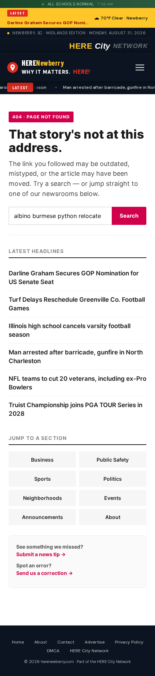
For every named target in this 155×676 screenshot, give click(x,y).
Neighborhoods (42, 498)
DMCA (53, 651)
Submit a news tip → (41, 554)
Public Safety (113, 460)
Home (18, 642)
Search (129, 215)
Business (42, 460)
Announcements (42, 517)
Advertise (95, 642)
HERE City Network (89, 651)
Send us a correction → (44, 573)
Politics (112, 479)
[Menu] (140, 67)
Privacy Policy (129, 642)
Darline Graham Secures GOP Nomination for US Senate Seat (48, 23)
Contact (65, 642)
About (112, 517)
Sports (42, 479)
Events (112, 498)
